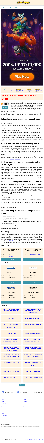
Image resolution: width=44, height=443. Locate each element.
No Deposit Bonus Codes (29, 439)
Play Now (5, 107)
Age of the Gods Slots (34, 252)
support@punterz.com (15, 159)
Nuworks (3, 401)
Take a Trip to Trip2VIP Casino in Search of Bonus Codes (11, 310)
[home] (23, 4)
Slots (25, 403)
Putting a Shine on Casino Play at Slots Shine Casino (33, 378)
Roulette (35, 439)
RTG (3, 413)
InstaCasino (11, 256)
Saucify (3, 404)
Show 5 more (25, 406)
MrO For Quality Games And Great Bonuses (11, 317)
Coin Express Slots (16, 90)
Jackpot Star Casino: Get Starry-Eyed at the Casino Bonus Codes (11, 326)
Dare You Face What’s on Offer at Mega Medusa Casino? (11, 378)
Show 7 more (3, 406)
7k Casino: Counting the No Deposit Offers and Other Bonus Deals (33, 311)
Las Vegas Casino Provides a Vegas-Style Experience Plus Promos (32, 364)
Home (4, 7)
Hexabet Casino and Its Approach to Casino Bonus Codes (11, 371)
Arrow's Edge (4, 415)
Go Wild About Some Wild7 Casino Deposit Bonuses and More (11, 341)
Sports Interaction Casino (35, 254)
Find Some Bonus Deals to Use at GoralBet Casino (11, 333)
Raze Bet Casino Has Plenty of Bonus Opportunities (33, 355)
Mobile (25, 401)
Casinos (2, 397)
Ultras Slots (26, 90)
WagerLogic (4, 403)
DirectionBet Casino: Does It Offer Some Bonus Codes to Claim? (11, 356)
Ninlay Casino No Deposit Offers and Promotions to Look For (33, 334)
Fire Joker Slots (11, 252)
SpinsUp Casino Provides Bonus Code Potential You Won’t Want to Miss (11, 349)
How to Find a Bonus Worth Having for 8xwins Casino (33, 325)
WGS (3, 399)
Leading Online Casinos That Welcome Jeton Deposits (33, 370)
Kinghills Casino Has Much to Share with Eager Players (32, 340)
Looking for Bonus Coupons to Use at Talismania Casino (33, 348)
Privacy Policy (40, 439)
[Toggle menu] (2, 3)
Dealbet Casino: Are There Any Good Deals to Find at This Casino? (33, 318)
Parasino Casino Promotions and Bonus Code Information (11, 363)
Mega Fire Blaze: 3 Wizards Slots (38, 90)
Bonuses (25, 399)
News (9, 7)
